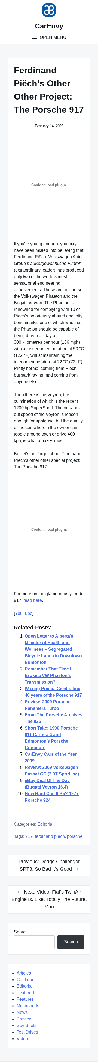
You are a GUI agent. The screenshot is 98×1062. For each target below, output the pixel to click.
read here (32, 600)
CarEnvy (49, 26)
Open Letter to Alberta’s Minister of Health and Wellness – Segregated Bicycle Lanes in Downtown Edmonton (53, 649)
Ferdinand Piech (50, 836)
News (22, 1012)
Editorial (45, 824)
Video (22, 1038)
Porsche (74, 836)
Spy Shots (26, 1025)
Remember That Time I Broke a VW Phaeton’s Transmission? (48, 675)
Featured (25, 992)
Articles (24, 973)
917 (29, 836)
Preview (24, 1019)
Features (25, 999)
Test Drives (27, 1032)
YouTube (23, 613)
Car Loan (26, 979)
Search (21, 932)
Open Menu (52, 37)
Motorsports (28, 1005)
